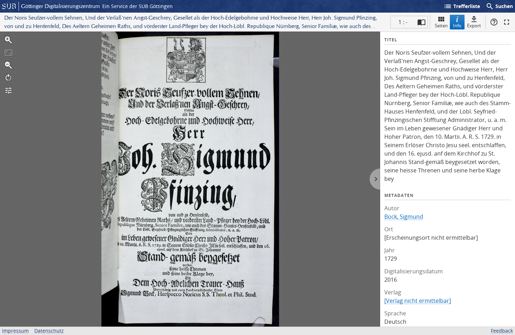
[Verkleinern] (8, 65)
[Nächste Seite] (375, 179)
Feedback (502, 330)
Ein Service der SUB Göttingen (137, 6)
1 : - (402, 22)
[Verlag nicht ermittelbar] (417, 301)
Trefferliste (462, 6)
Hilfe (494, 22)
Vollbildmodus (506, 22)
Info (457, 25)
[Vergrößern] (8, 40)
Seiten (441, 25)
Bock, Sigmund (403, 216)
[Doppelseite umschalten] (421, 22)
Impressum (15, 330)
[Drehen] (8, 77)
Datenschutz (49, 330)
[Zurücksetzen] (8, 52)
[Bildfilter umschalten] (8, 90)
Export (474, 25)
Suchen (499, 6)
